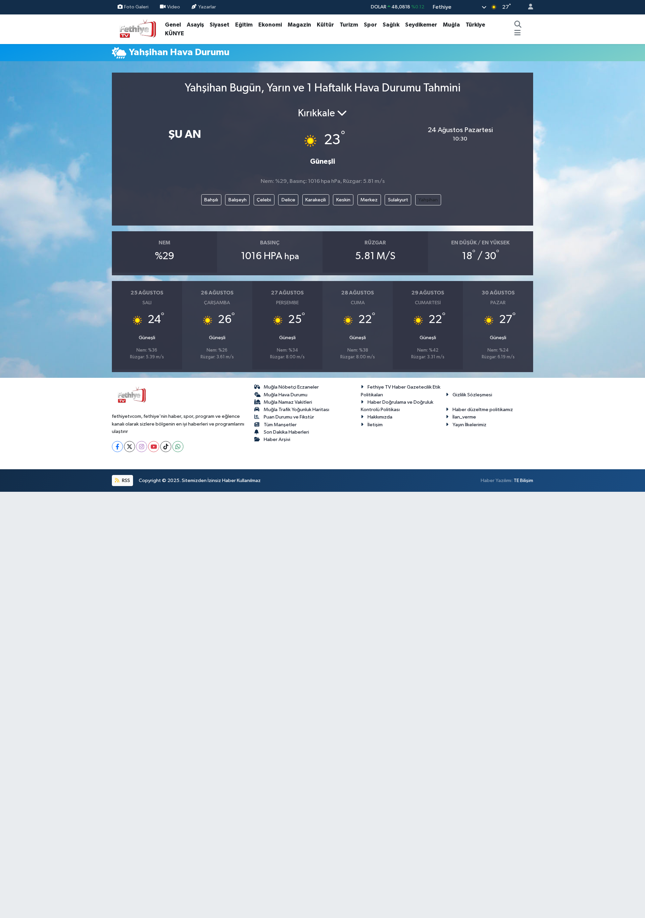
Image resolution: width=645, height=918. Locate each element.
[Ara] (517, 25)
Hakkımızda (380, 417)
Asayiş (195, 25)
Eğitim (244, 25)
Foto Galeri (136, 6)
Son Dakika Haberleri (286, 432)
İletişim (375, 424)
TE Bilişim (523, 480)
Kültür (325, 25)
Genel (173, 25)
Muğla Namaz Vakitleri (288, 402)
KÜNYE (174, 33)
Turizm (349, 25)
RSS (125, 480)
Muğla (451, 25)
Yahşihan (428, 199)
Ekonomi (270, 25)
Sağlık (391, 25)
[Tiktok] (165, 446)
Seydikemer (421, 25)
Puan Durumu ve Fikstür (289, 417)
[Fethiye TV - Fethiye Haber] (137, 28)
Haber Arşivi (277, 439)
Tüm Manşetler (280, 424)
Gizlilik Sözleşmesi (472, 394)
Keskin (343, 199)
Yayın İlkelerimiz (469, 424)
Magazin (299, 25)
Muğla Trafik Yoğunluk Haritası (296, 409)
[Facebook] (117, 446)
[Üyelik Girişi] (527, 7)
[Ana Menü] (517, 33)
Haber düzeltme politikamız (483, 409)
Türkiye (475, 25)
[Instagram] (141, 446)
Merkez (369, 199)
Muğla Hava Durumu (285, 394)
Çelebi (264, 199)
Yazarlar (207, 6)
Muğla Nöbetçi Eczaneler (291, 387)
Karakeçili (315, 199)
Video (173, 6)
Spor (370, 25)
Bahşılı (211, 199)
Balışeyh (237, 199)
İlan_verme (464, 417)
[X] (129, 446)
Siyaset (219, 25)
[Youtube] (153, 446)
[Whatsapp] (177, 446)
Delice (288, 199)
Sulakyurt (398, 199)
